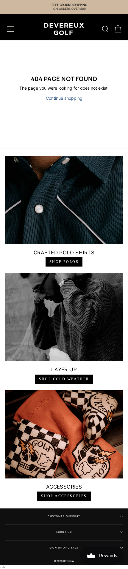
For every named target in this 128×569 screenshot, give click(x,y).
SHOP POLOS (64, 262)
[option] (64, 7)
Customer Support (64, 516)
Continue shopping (64, 98)
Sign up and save (64, 547)
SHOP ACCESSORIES (64, 496)
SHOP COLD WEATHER (64, 379)
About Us (64, 531)
